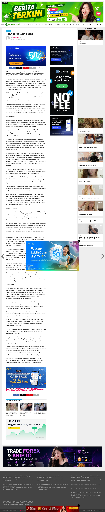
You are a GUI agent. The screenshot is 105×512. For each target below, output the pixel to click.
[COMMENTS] (39, 67)
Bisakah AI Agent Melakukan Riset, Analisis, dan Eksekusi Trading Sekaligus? (50, 476)
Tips (83, 24)
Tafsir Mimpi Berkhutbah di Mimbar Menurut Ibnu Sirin (17, 501)
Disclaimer (89, 510)
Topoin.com (21, 510)
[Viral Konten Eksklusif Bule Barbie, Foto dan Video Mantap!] (12, 410)
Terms (101, 510)
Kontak (79, 510)
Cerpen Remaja (24, 389)
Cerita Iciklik (16, 37)
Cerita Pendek (38, 388)
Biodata (44, 24)
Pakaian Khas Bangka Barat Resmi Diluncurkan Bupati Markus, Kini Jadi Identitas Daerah (86, 476)
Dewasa (31, 389)
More (88, 24)
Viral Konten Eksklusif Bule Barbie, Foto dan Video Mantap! (11, 413)
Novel (23, 390)
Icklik (36, 389)
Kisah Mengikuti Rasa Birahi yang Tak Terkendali (25, 413)
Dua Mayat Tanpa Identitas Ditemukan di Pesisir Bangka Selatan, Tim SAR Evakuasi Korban (86, 479)
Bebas (27, 388)
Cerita (51, 24)
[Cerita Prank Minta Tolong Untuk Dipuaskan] (40, 410)
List (84, 510)
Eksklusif (65, 24)
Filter (31, 24)
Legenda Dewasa (15, 390)
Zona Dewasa (29, 390)
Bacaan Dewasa (20, 388)
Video (77, 24)
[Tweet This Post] (19, 67)
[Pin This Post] (26, 67)
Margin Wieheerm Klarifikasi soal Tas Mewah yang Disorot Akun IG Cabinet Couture (16, 476)
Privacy (96, 510)
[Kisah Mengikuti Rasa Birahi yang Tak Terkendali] (26, 410)
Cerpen (57, 24)
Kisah (40, 389)
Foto (72, 24)
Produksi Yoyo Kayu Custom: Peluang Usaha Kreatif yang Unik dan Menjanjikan (17, 488)
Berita (38, 24)
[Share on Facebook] (12, 67)
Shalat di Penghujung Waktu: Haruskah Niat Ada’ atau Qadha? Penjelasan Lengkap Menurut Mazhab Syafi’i (17, 503)
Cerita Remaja (10, 389)
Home (26, 24)
